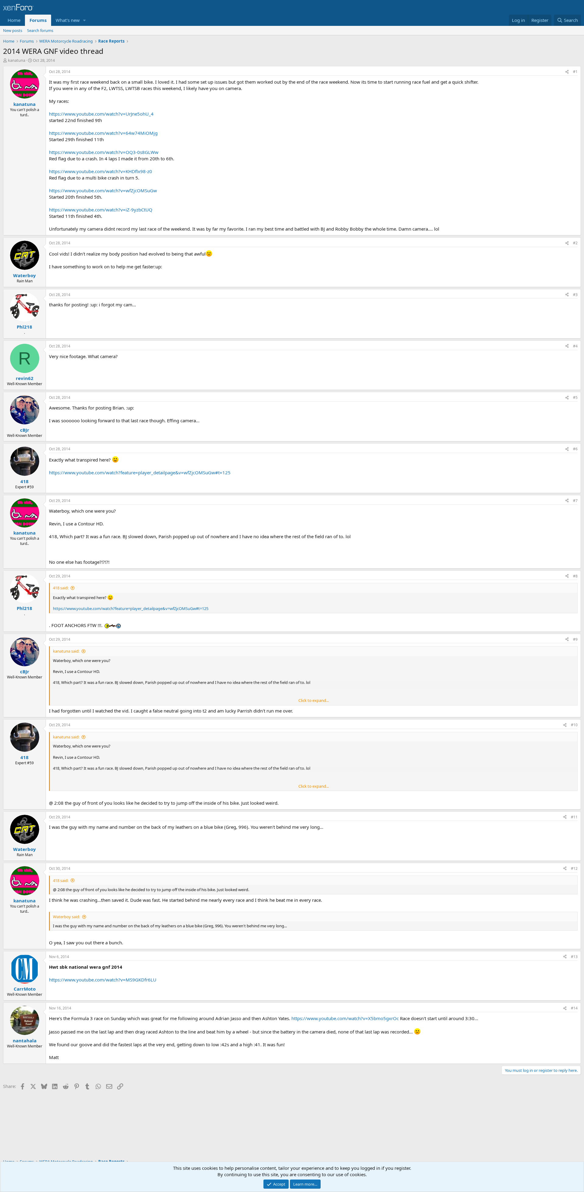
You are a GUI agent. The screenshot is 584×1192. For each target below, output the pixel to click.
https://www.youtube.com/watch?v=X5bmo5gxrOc (345, 1018)
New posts (12, 30)
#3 (575, 294)
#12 (574, 868)
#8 (575, 576)
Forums (38, 20)
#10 (574, 724)
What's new (68, 20)
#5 (575, 397)
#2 (575, 243)
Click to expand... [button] (313, 700)
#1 (575, 71)
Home (14, 20)
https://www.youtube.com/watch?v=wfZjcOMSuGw (103, 190)
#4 (575, 346)
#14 (574, 1008)
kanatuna (16, 60)
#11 (574, 817)
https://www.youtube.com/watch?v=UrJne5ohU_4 (101, 114)
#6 (575, 448)
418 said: (60, 588)
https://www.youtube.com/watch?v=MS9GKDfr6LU (102, 980)
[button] (84, 20)
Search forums (40, 30)
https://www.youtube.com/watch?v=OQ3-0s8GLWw (103, 152)
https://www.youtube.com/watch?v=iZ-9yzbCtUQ (100, 210)
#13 (574, 956)
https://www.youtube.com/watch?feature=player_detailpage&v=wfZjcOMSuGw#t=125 (140, 472)
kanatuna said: (66, 651)
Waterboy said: (66, 916)
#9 (575, 639)
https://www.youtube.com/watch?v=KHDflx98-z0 (100, 171)
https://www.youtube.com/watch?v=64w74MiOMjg (103, 133)
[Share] (567, 71)
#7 (575, 500)
